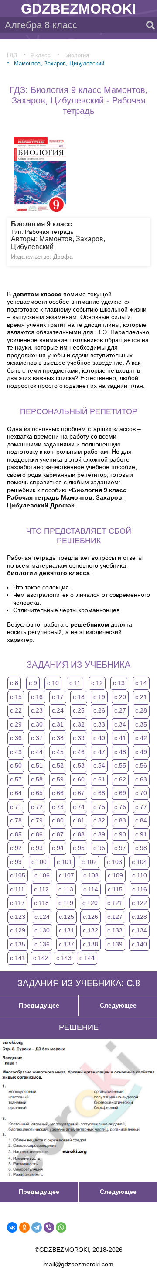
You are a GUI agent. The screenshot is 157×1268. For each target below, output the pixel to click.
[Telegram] (36, 1227)
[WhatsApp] (61, 1227)
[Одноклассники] (24, 1227)
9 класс (41, 55)
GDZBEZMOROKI (78, 9)
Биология (76, 55)
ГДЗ (12, 55)
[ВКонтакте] (12, 1227)
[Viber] (49, 1227)
